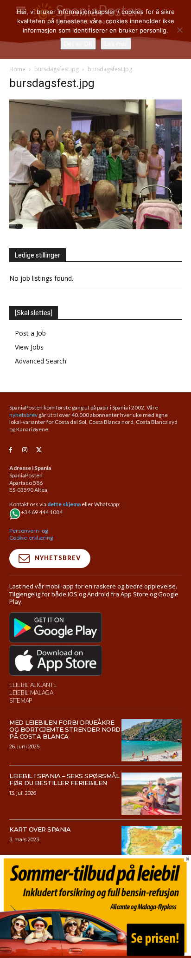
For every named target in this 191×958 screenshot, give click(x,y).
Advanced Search (40, 361)
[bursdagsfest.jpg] (95, 227)
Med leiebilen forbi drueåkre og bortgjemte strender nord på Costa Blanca (65, 729)
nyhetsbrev (23, 414)
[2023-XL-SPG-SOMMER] (95, 953)
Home (17, 69)
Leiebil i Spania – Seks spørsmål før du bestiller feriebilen (64, 779)
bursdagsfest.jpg (56, 69)
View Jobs (29, 347)
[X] (39, 450)
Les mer (115, 43)
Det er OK (78, 43)
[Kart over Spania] (151, 847)
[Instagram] (25, 450)
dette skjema (64, 504)
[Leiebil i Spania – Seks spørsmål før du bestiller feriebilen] (151, 794)
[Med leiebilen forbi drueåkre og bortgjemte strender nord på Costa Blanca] (151, 740)
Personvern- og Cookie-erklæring (31, 534)
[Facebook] (10, 450)
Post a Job (30, 333)
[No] (179, 29)
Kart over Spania (39, 829)
